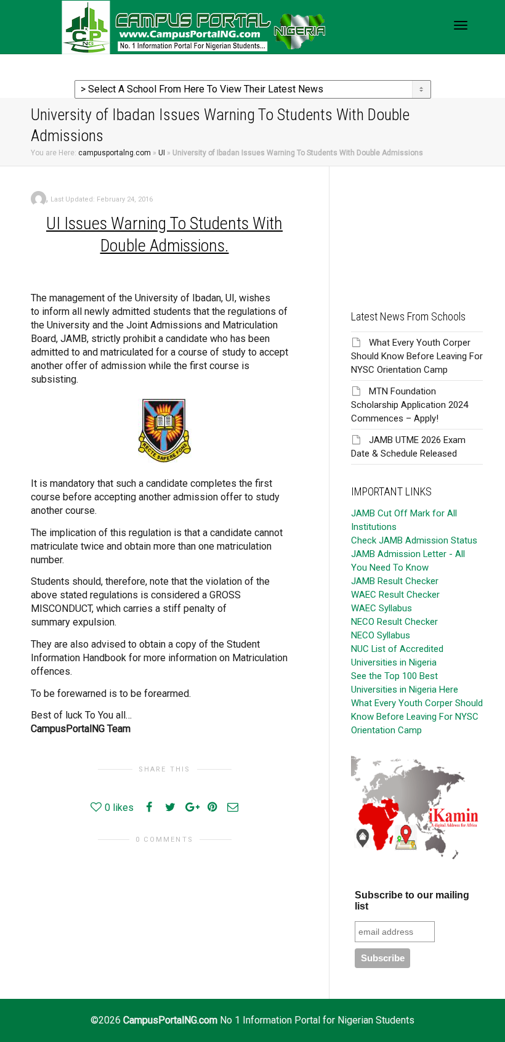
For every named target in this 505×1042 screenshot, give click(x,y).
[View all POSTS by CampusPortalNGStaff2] (38, 198)
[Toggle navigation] (460, 25)
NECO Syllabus (380, 635)
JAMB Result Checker (394, 581)
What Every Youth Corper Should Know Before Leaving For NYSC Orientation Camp (417, 356)
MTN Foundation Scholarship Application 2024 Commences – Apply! (409, 405)
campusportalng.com (114, 153)
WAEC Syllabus (381, 608)
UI (161, 153)
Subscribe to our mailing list (412, 900)
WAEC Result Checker (395, 594)
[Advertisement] (417, 228)
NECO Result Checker (394, 621)
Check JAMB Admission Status (414, 540)
